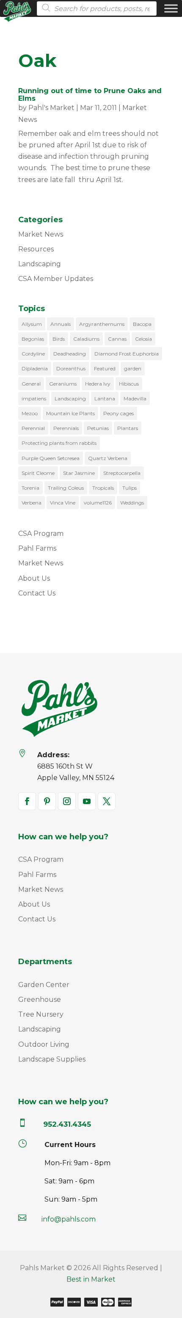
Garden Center (43, 985)
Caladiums (86, 339)
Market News (40, 234)
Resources (36, 249)
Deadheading (69, 353)
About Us (34, 578)
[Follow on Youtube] (87, 801)
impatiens (34, 398)
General (31, 384)
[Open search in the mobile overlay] (94, 8)
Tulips (129, 488)
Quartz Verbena (107, 458)
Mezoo (30, 413)
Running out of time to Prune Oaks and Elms (90, 94)
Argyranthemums (101, 324)
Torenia (30, 488)
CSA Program (40, 533)
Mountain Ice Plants (70, 413)
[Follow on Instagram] (67, 801)
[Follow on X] (107, 801)
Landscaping (39, 264)
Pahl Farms (37, 548)
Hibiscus (129, 384)
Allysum (32, 324)
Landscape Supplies (51, 1059)
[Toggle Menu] (171, 8)
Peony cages (118, 413)
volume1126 (98, 502)
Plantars (127, 428)
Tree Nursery (40, 1014)
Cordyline (33, 353)
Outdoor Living (43, 1044)
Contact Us (36, 593)
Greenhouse (39, 999)
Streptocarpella (122, 473)
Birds (58, 339)
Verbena (31, 502)
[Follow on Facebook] (27, 801)
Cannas (117, 339)
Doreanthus (70, 368)
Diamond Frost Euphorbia (126, 353)
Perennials (66, 428)
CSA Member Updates (55, 279)
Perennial (33, 428)
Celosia (143, 339)
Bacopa (142, 324)
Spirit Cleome (38, 473)
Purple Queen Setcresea (51, 458)
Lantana (104, 398)
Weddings (132, 502)
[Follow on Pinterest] (47, 801)
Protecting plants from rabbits (59, 443)
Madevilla (135, 398)
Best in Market (91, 1279)
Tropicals (103, 488)
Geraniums (63, 384)
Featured (105, 368)
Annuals (60, 324)
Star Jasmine (79, 473)
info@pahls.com (68, 1219)
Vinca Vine (62, 502)
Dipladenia (35, 368)
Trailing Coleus (66, 488)
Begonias (33, 339)
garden (132, 368)
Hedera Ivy (97, 384)
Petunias (98, 428)
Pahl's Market (51, 108)
